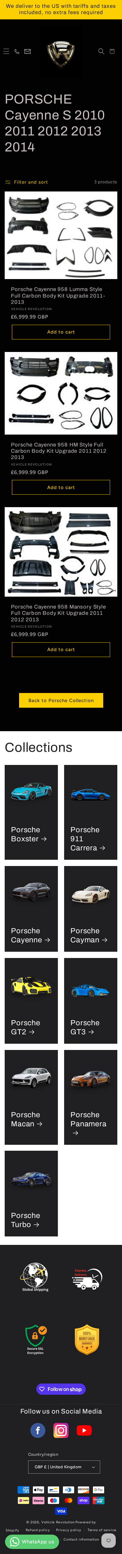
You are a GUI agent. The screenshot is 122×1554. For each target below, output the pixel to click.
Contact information (81, 1539)
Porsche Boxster (25, 834)
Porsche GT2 (25, 1027)
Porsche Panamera (88, 1119)
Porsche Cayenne (26, 935)
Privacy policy (68, 1530)
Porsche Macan (25, 1119)
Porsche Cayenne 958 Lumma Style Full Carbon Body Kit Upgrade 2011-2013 (58, 295)
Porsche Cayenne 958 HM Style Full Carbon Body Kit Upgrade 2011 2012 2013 (59, 450)
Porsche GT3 (85, 1027)
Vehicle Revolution (58, 1522)
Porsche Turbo (25, 1220)
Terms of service (102, 1530)
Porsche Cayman (85, 935)
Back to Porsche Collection (61, 700)
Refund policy (38, 1530)
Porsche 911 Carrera (85, 839)
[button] (6, 51)
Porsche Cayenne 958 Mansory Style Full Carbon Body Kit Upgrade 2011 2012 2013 (58, 613)
